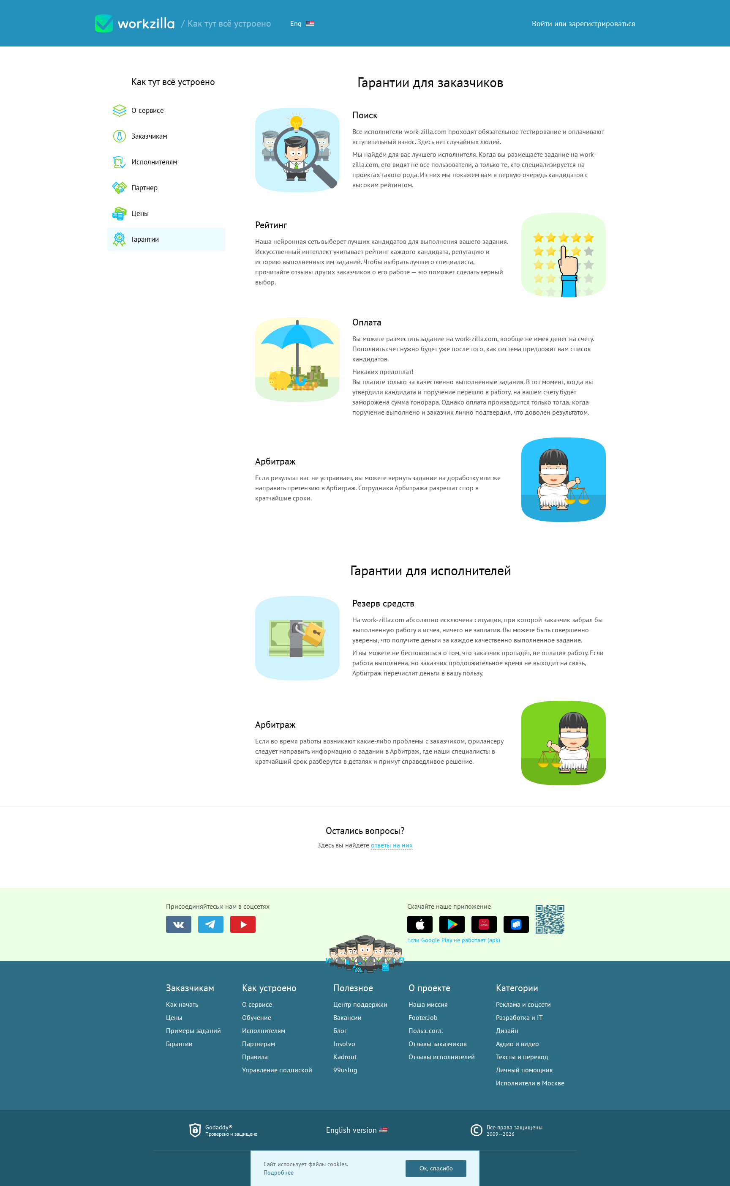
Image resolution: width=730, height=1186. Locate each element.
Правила (255, 1056)
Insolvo (344, 1043)
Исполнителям (154, 162)
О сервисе (147, 110)
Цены (140, 213)
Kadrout (345, 1056)
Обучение (256, 1017)
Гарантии (145, 239)
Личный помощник (524, 1070)
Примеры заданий (193, 1030)
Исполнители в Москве (530, 1083)
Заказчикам (149, 136)
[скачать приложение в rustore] (516, 924)
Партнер (144, 187)
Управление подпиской (277, 1070)
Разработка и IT (519, 1017)
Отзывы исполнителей (442, 1056)
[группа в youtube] (243, 924)
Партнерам (258, 1043)
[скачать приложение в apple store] (420, 924)
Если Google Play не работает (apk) (453, 940)
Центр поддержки (360, 1004)
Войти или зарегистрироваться (583, 23)
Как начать (182, 1004)
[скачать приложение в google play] (452, 924)
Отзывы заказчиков (438, 1043)
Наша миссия (428, 1004)
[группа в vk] (178, 924)
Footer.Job (423, 1017)
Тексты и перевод (522, 1056)
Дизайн (507, 1030)
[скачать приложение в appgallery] (484, 924)
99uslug (345, 1070)
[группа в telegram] (210, 924)
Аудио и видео (517, 1043)
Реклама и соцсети (523, 1004)
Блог (340, 1030)
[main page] (135, 23)
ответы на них (392, 845)
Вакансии (347, 1017)
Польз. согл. (426, 1030)
